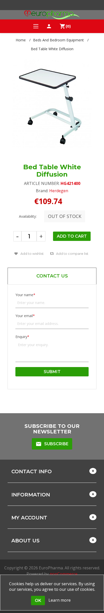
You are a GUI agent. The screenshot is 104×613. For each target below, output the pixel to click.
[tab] (52, 276)
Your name (24, 294)
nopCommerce (63, 574)
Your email (24, 315)
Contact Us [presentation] (52, 276)
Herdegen (58, 190)
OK (38, 600)
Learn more (59, 600)
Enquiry (21, 336)
